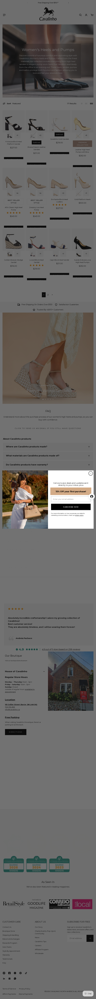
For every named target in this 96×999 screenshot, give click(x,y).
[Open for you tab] (92, 496)
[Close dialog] (91, 473)
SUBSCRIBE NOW (70, 507)
